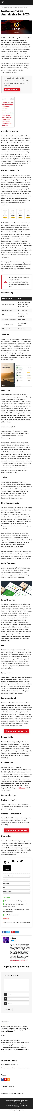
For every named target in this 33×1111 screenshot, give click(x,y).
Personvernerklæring (10, 1100)
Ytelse (4, 111)
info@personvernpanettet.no (11, 1064)
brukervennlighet (6, 117)
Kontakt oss (17, 1101)
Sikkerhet (4, 109)
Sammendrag (5, 106)
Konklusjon (5, 125)
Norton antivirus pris (7, 104)
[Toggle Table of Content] (12, 99)
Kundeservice (6, 121)
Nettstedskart (18, 1100)
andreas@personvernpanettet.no (18, 960)
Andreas (13, 938)
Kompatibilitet (6, 119)
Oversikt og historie (7, 102)
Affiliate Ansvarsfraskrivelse (15, 1102)
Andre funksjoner (7, 115)
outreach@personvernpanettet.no (22, 1068)
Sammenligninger (7, 123)
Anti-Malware (7, 7)
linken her (22, 788)
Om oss (11, 1101)
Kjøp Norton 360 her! (17, 731)
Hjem (2, 7)
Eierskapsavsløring (21, 1103)
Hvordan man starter (8, 113)
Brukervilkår (25, 1100)
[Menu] (3, 2)
